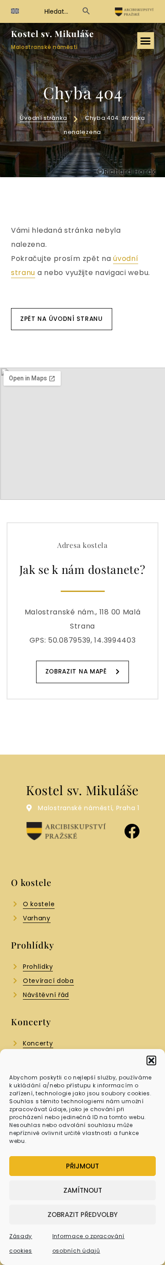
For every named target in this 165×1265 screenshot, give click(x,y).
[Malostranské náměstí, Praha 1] (29, 807)
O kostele (39, 904)
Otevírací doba (48, 980)
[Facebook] (132, 831)
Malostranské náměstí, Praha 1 (88, 808)
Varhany (37, 918)
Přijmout (82, 1166)
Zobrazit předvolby (82, 1214)
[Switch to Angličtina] (15, 11)
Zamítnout (82, 1190)
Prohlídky (38, 966)
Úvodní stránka (43, 118)
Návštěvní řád (46, 994)
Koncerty (38, 1043)
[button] (151, 1060)
